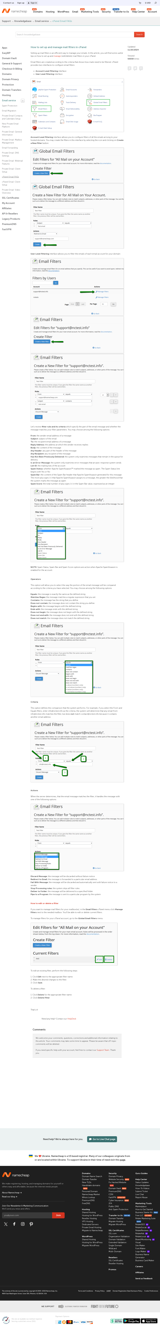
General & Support (12, 63)
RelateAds (141, 1233)
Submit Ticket (141, 1191)
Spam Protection (9, 106)
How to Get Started (144, 1209)
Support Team (103, 1050)
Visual (138, 1242)
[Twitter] (6, 1224)
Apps (4, 47)
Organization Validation (119, 1236)
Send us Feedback (143, 1278)
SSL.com (113, 1233)
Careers (139, 1266)
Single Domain (115, 1245)
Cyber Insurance (118, 1200)
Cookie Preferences (151, 1291)
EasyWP (6, 53)
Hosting (50, 11)
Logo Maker (142, 1251)
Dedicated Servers (90, 1224)
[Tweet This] (135, 68)
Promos (112, 1269)
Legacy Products (11, 219)
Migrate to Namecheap (92, 1230)
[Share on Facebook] (129, 68)
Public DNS (114, 1206)
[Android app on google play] (131, 1320)
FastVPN (6, 229)
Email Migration (9, 111)
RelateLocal (142, 1236)
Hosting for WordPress (92, 1215)
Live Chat (139, 1194)
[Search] (155, 3)
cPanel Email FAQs (62, 21)
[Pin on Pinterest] (141, 68)
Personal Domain (90, 1191)
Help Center (138, 11)
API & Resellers (10, 213)
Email (75, 11)
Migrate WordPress (90, 1245)
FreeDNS (86, 1203)
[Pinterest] (31, 1224)
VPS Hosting (87, 1221)
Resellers (113, 1257)
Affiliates (7, 208)
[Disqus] (77, 1092)
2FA (110, 1203)
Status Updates (142, 1182)
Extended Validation (117, 1242)
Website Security (119, 1179)
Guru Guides (141, 1173)
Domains (38, 11)
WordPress (63, 11)
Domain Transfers (11, 90)
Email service (42, 21)
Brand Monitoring (144, 1239)
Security (106, 11)
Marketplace (140, 1206)
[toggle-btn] (23, 101)
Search (139, 34)
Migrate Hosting (116, 1221)
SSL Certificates (10, 198)
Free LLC (143, 1215)
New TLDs (86, 1182)
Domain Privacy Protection (10, 82)
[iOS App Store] (149, 1320)
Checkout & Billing (12, 68)
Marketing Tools (90, 11)
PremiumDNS (9, 224)
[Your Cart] (140, 3)
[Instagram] (22, 1224)
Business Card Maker (144, 1260)
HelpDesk (71, 1019)
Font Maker (140, 1248)
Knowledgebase (22, 21)
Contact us (8, 3)
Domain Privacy (116, 1176)
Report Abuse (141, 1197)
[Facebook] (14, 1224)
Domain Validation (117, 1239)
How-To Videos (142, 1188)
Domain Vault (9, 58)
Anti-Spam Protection (118, 1209)
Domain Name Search (92, 1176)
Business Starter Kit (146, 1212)
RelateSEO (141, 1224)
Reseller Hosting (89, 1218)
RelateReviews (143, 1230)
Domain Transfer (89, 1179)
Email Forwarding (10, 148)
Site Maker (140, 1245)
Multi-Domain (115, 1251)
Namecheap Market (91, 1194)
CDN (111, 1194)
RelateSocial (142, 1227)
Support (6, 21)
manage (57, 56)
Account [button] (152, 11)
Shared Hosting (89, 1212)
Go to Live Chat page (104, 1139)
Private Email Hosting (91, 1227)
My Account (8, 203)
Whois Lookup (88, 1197)
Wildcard (113, 1248)
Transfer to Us (121, 11)
